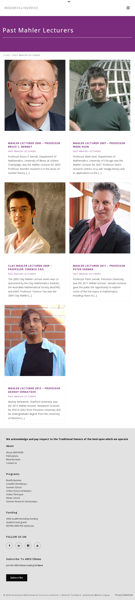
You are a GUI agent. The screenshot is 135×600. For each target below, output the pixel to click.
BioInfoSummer (14, 480)
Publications (12, 455)
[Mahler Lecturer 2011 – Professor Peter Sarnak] (107, 218)
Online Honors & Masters (18, 490)
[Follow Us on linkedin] (18, 545)
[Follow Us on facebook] (9, 545)
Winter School (13, 497)
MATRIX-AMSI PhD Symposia (20, 525)
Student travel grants (16, 522)
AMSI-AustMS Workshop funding (22, 518)
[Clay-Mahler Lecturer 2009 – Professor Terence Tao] (42, 218)
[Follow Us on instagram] (28, 545)
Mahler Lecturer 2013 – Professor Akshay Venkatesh (34, 390)
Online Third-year (15, 494)
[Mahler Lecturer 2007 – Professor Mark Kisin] (107, 95)
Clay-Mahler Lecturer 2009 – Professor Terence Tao (30, 267)
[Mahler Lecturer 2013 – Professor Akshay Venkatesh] (42, 340)
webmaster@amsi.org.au (96, 595)
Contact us (11, 463)
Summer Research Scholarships (21, 501)
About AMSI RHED (15, 452)
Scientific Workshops (16, 483)
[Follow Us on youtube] (37, 545)
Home (7, 55)
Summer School (14, 487)
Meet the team (13, 459)
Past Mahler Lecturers (22, 151)
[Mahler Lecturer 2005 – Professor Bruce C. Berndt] (42, 95)
